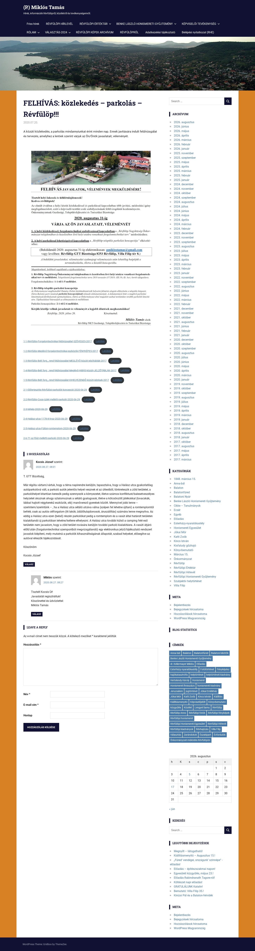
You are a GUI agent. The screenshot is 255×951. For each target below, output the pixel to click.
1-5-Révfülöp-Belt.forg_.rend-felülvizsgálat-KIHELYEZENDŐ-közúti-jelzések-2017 (66, 380)
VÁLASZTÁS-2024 (56, 32)
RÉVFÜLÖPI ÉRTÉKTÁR (94, 23)
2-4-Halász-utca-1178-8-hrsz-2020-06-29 (45, 418)
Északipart (205, 734)
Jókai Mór (180, 532)
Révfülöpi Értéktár (185, 567)
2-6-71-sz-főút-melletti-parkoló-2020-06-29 (46, 438)
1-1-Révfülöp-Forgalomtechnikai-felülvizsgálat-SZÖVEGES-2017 (57, 341)
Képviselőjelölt (198, 702)
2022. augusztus (184, 286)
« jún (172, 809)
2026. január (181, 148)
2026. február (182, 144)
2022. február (182, 304)
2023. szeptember (185, 242)
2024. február (182, 228)
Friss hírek (33, 23)
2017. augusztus (184, 446)
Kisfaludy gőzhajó (185, 545)
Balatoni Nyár (182, 496)
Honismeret (198, 680)
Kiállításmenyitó (179, 702)
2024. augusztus (184, 202)
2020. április (181, 370)
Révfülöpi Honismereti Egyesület (187, 723)
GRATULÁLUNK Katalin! (188, 886)
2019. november (184, 384)
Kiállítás (218, 696)
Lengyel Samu (202, 707)
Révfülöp (179, 563)
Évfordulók (220, 734)
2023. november (184, 237)
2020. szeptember (185, 348)
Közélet (188, 707)
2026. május (181, 131)
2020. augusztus (184, 353)
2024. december (183, 184)
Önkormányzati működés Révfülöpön (190, 740)
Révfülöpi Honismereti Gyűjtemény (195, 576)
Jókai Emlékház (208, 691)
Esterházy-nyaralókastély (189, 523)
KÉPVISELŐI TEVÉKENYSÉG (199, 23)
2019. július (181, 401)
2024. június (181, 211)
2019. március (182, 415)
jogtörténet (192, 691)
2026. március (182, 140)
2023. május (181, 255)
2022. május (181, 295)
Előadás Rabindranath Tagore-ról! (194, 877)
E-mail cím (31, 704)
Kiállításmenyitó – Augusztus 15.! (194, 855)
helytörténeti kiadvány (218, 674)
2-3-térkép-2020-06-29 (35, 409)
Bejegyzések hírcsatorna (188, 609)
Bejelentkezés (182, 605)
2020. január (181, 379)
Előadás (179, 519)
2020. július (181, 357)
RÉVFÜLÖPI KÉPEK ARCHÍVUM (94, 32)
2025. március (182, 171)
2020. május (181, 366)
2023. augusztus (184, 246)
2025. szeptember (185, 157)
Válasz (29, 564)
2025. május (181, 162)
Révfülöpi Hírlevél (184, 572)
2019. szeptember (185, 393)
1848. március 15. (185, 479)
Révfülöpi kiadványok (181, 729)
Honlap (27, 715)
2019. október (182, 388)
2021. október (182, 317)
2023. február (182, 268)
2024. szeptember (185, 197)
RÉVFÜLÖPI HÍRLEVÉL (59, 23)
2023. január (181, 273)
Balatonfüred (182, 492)
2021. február (182, 330)
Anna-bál (179, 483)
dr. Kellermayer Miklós (182, 664)
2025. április (181, 166)
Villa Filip (179, 585)
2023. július (181, 251)
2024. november (184, 188)
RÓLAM (31, 32)
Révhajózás (202, 729)
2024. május (181, 215)
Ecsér (177, 510)
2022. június (181, 290)
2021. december (183, 308)
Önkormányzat (183, 559)
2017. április (181, 455)
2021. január (181, 335)
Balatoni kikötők (219, 653)
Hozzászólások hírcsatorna (190, 614)
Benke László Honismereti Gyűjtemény (197, 501)
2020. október (182, 344)
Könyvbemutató (183, 550)
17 (172, 787)
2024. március (182, 224)
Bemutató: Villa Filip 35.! (189, 891)
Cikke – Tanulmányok (187, 505)
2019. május (181, 406)
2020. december (183, 339)
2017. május (181, 450)
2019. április (181, 410)
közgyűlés (175, 707)
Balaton (178, 487)
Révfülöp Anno (178, 712)
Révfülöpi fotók (197, 712)
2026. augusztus (184, 122)
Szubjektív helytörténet (188, 581)
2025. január (181, 180)
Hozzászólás (32, 644)
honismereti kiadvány (208, 685)
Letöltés (100, 341)
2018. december (183, 424)
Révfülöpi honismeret (181, 718)
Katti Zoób (180, 536)
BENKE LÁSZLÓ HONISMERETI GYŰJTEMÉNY (144, 23)
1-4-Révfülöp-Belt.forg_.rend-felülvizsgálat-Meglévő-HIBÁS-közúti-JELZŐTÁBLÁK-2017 (69, 370)
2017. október (182, 441)
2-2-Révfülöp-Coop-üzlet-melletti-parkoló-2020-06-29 (51, 399)
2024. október (182, 193)
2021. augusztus (184, 322)
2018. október (182, 428)
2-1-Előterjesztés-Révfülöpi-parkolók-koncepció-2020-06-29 (55, 389)
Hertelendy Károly (179, 680)
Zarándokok (190, 734)
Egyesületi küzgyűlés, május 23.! (193, 873)
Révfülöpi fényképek (219, 712)
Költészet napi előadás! (188, 882)
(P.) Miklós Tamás (43, 7)
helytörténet (196, 674)
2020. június (181, 362)
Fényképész (223, 669)
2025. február (182, 175)
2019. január (181, 419)
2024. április (181, 219)
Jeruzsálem (176, 691)
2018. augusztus (184, 432)
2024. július (181, 206)
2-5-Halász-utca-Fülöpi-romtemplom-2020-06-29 (49, 428)
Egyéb (177, 514)
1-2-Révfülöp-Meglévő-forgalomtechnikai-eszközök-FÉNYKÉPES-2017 (60, 351)
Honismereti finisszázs (182, 685)
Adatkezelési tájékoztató (160, 32)
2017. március (182, 459)
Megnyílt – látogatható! (188, 851)
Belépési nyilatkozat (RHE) (198, 32)
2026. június (181, 126)
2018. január (181, 437)
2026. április (181, 135)
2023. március (182, 264)
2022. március (182, 299)
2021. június (181, 326)
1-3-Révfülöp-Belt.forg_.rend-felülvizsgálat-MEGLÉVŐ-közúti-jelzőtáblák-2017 (65, 360)
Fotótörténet (207, 669)
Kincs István (181, 541)
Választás (175, 734)
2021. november (184, 313)
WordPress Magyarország (189, 618)
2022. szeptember (185, 282)
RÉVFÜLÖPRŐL (129, 32)
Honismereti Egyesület (187, 528)
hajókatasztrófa (179, 674)
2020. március (182, 375)
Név (26, 694)
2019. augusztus (184, 397)
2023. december (183, 233)
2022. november (184, 277)
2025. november (184, 153)
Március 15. (181, 554)
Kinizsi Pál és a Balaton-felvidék (193, 895)
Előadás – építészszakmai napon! (194, 869)
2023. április (181, 259)
